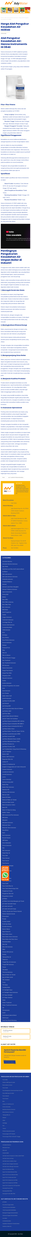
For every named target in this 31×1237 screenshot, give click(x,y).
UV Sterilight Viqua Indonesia (10, 992)
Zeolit (3, 1012)
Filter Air (4, 652)
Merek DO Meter (6, 797)
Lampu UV (5, 761)
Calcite (4, 614)
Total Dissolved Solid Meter (9, 1207)
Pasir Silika (5, 1079)
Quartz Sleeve (6, 929)
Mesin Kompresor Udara (8, 805)
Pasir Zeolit (5, 883)
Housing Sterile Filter (7, 1190)
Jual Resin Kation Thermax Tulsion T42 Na (13, 731)
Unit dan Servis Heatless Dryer (9, 1161)
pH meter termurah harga (9, 909)
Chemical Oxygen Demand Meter (10, 1215)
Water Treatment (7, 1002)
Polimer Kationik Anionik (8, 914)
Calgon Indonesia (7, 617)
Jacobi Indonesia (6, 698)
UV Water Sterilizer (7, 997)
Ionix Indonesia (6, 690)
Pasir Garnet (5, 860)
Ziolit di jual (5, 1017)
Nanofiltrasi (5, 830)
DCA (3, 632)
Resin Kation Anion (7, 934)
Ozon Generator (6, 843)
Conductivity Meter (7, 627)
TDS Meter (5, 969)
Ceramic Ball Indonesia (8, 625)
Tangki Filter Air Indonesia (9, 962)
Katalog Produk (7, 1036)
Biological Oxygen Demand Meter (10, 1212)
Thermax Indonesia (7, 972)
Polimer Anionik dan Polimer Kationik (12, 911)
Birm (4, 1101)
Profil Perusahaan (7, 1030)
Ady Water (5, 566)
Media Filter (5, 784)
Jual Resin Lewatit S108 (8, 736)
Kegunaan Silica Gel (7, 759)
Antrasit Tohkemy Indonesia (9, 589)
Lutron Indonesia (6, 779)
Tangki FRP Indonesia (8, 964)
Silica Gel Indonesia (7, 947)
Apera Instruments (7, 592)
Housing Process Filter (8, 1188)
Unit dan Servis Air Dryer (8, 1158)
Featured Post (6, 647)
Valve (4, 1120)
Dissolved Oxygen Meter (8, 1204)
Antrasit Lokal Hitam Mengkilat (10, 587)
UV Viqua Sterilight (7, 995)
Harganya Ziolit (6, 675)
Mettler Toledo (6, 812)
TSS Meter (5, 985)
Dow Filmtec (5, 637)
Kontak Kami (9, 1062)
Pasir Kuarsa (5, 863)
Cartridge (5, 1123)
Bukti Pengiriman (6, 612)
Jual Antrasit (5, 703)
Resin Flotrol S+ (6, 931)
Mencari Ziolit (5, 794)
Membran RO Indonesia (8, 792)
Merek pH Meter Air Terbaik (9, 799)
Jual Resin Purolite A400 (8, 701)
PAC (3, 848)
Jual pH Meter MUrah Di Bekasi (10, 716)
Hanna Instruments (7, 668)
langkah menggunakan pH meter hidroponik (14, 766)
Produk (4, 919)
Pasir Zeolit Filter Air (7, 886)
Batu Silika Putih (6, 604)
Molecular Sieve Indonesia (9, 827)
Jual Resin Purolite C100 (8, 746)
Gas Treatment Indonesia (9, 663)
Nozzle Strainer (6, 837)
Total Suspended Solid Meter (9, 1210)
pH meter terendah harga (9, 903)
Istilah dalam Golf (7, 696)
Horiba (4, 680)
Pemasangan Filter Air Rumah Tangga (11, 1136)
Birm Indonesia (6, 607)
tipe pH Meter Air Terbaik (8, 974)
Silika (3, 949)
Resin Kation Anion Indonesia (10, 936)
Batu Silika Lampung (7, 602)
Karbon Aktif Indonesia (8, 756)
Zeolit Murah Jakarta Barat (9, 1015)
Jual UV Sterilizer (6, 751)
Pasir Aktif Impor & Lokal (8, 1093)
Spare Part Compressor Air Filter (10, 1180)
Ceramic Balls (6, 1153)
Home (2, 17)
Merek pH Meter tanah (8, 802)
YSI (3, 1007)
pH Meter (4, 898)
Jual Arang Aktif (6, 706)
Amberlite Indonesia (7, 579)
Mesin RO (4, 807)
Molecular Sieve (6, 825)
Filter (3, 650)
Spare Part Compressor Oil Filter (10, 1182)
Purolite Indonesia (7, 926)
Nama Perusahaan (8, 500)
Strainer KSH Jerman (7, 952)
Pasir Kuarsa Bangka (7, 865)
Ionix (3, 688)
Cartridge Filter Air (7, 622)
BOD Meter (5, 609)
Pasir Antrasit (5, 858)
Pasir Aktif (5, 855)
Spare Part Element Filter (8, 1169)
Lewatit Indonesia (7, 774)
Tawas (4, 967)
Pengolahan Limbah (7, 896)
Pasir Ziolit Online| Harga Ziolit (10, 888)
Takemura (5, 959)
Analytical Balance (7, 581)
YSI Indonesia (5, 1010)
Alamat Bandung (8, 505)
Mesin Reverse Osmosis (8, 1112)
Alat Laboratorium (7, 574)
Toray (3, 982)
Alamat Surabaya (8, 538)
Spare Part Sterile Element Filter (10, 1172)
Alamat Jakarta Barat (9, 525)
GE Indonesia (5, 665)
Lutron (4, 777)
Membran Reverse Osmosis (9, 1109)
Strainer (4, 1117)
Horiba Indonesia (6, 683)
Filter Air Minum (6, 655)
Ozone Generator (7, 845)
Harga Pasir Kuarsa (7, 670)
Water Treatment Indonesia (9, 1005)
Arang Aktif (5, 594)
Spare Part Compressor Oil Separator (11, 1185)
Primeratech (5, 916)
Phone (5, 548)
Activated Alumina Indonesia (9, 564)
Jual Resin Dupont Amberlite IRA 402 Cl (12, 726)
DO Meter (4, 635)
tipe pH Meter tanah (7, 977)
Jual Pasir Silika (6, 713)
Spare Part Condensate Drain (9, 1177)
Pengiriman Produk (7, 891)
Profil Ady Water (6, 924)
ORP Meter (5, 840)
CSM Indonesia (6, 630)
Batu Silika (5, 599)
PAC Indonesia (6, 850)
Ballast (4, 597)
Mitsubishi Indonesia (7, 822)
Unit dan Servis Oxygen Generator (10, 1163)
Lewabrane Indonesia (8, 772)
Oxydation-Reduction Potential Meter (11, 1223)
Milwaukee (5, 817)
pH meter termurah (7, 906)
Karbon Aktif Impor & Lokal (9, 1082)
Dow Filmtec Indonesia (8, 640)
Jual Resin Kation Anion (8, 728)
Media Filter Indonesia (8, 787)
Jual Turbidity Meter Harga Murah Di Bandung (14, 749)
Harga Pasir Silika (7, 673)
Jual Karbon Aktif (6, 711)
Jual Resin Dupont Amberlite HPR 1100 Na (13, 721)
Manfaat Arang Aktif (7, 782)
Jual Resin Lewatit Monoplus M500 (11, 734)
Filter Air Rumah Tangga (8, 658)
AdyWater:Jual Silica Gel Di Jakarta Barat (13, 569)
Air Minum (5, 571)
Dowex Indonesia (6, 642)
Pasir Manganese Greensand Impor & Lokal (13, 1090)
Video (3, 1000)
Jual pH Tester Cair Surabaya (10, 718)
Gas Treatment (6, 660)
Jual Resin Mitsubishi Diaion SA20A (11, 739)
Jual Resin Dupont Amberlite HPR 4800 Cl (13, 723)
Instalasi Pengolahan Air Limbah (10, 685)
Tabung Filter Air (6, 957)
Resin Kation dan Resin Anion (10, 939)
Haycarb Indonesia (7, 678)
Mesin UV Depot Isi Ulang (9, 810)
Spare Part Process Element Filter (10, 1174)
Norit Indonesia (6, 835)
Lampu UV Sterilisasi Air (8, 764)
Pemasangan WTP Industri (9, 1133)
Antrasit (4, 584)
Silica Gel (4, 944)
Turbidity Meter (6, 987)
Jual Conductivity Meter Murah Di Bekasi (12, 708)
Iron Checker (5, 693)
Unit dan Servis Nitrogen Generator (11, 1166)
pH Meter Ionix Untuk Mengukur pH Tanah (13, 901)
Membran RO (5, 789)
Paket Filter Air (6, 853)
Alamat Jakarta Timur (9, 515)
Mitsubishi (4, 820)
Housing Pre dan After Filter (9, 1193)
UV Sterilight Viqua (7, 990)
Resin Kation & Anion (7, 1085)
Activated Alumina (7, 561)
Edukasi (4, 645)
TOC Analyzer (6, 979)
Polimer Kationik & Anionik (9, 1131)
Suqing (4, 954)
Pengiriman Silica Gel (7, 893)
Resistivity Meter (6, 941)
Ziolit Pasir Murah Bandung (9, 1020)
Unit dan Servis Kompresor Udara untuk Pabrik (13, 1155)
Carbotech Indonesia (7, 620)
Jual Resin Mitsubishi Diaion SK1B (10, 741)
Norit (3, 832)
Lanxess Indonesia (7, 769)
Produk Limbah (6, 921)
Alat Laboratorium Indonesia (11, 17)
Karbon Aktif (5, 754)
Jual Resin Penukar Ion (8, 744)
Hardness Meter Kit (7, 1226)
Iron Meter (5, 1218)
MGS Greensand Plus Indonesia (10, 815)
